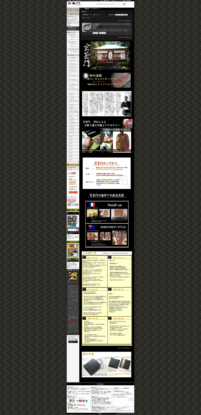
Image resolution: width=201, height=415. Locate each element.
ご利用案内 (100, 4)
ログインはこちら (72, 29)
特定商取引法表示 (72, 167)
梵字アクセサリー (72, 34)
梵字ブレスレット (74, 39)
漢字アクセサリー (72, 41)
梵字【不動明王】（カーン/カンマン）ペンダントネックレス (74, 85)
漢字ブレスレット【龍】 (74, 161)
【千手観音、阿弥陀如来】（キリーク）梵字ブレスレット (74, 112)
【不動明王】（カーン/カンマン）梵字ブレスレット (74, 101)
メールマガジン (71, 336)
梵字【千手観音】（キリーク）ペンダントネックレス (74, 90)
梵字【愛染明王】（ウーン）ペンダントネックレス (74, 81)
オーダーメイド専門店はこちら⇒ (124, 347)
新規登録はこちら (72, 27)
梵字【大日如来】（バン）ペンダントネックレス (74, 76)
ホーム (81, 8)
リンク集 (70, 169)
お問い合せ (107, 4)
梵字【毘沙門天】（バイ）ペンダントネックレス (74, 72)
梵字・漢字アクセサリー (74, 48)
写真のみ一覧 (128, 20)
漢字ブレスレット (74, 46)
